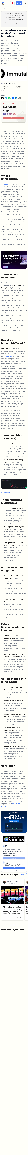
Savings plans (12, 853)
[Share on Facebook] (13, 98)
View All (23, 874)
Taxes (14, 855)
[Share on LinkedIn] (16, 98)
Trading (5, 853)
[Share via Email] (19, 98)
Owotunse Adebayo (13, 881)
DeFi (21, 851)
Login (19, 3)
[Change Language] (12, 3)
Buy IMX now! (6, 493)
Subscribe (13, 867)
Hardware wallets (7, 855)
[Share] (21, 917)
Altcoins (17, 851)
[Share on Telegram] (6, 98)
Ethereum (10, 851)
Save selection (14, 858)
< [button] (11, 925)
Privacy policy (16, 870)
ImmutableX (5, 184)
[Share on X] (2, 98)
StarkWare (8, 356)
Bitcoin (5, 851)
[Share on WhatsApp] (9, 98)
